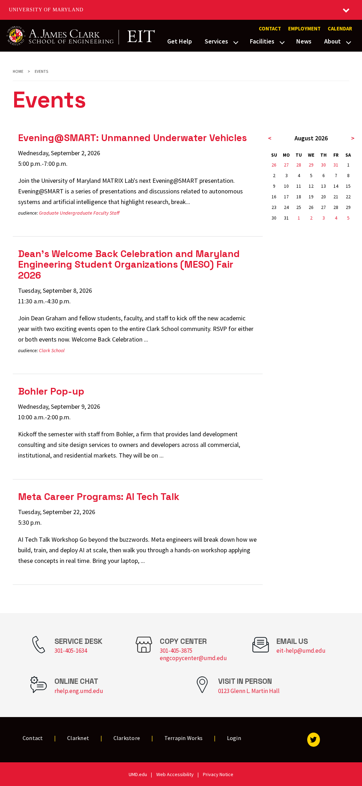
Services (216, 41)
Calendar (340, 28)
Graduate (49, 213)
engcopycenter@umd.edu (193, 658)
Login (234, 737)
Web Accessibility (175, 774)
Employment (304, 28)
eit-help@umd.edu (301, 650)
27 (286, 165)
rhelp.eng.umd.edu (78, 691)
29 (311, 165)
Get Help (179, 41)
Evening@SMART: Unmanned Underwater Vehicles (132, 138)
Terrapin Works (183, 737)
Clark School (52, 350)
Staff (114, 213)
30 (323, 165)
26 (274, 165)
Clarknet (78, 737)
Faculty (101, 213)
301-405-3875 (176, 650)
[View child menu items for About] (348, 41)
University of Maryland (46, 9)
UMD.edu (138, 774)
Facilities (262, 41)
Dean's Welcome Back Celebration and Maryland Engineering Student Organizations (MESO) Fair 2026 (129, 265)
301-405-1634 (70, 650)
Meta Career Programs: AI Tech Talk (98, 496)
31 (335, 165)
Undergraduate (76, 213)
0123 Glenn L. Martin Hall (249, 691)
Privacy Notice (218, 774)
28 (298, 165)
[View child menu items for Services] (236, 41)
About (332, 41)
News (303, 41)
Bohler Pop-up (51, 391)
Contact (270, 28)
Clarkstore (126, 737)
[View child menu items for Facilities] (282, 41)
